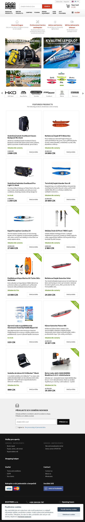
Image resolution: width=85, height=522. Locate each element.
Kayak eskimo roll (12, 452)
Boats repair (11, 446)
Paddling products (9, 12)
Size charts (10, 476)
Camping (29, 12)
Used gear (54, 12)
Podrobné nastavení (24, 517)
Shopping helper (12, 458)
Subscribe (59, 2)
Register (66, 2)
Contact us (48, 471)
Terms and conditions (14, 471)
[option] (10, 93)
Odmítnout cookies (69, 514)
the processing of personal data (35, 427)
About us (48, 474)
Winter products (19, 12)
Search (47, 6)
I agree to (31, 427)
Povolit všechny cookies (69, 509)
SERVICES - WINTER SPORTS (53, 443)
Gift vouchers (62, 12)
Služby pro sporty (12, 439)
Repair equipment (46, 12)
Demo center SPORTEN (53, 449)
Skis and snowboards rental (54, 446)
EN (75, 1)
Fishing (37, 12)
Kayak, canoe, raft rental (14, 449)
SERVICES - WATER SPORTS (14, 443)
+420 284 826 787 (36, 502)
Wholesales (49, 476)
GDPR (9, 474)
